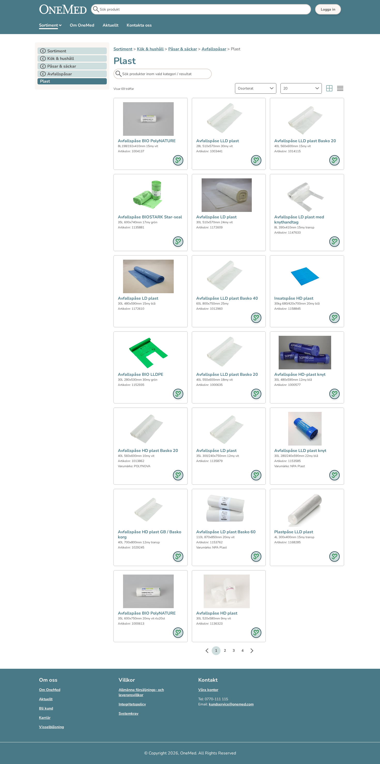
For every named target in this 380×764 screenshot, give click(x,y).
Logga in (328, 9)
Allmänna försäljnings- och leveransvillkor (141, 692)
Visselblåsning (51, 727)
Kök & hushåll (150, 49)
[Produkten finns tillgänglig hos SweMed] (178, 160)
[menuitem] (50, 26)
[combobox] (255, 88)
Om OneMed (49, 689)
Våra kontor (208, 689)
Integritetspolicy (132, 704)
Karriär (44, 717)
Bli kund (46, 708)
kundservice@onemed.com (231, 704)
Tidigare (209, 651)
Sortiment (122, 49)
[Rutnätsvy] (329, 88)
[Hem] (63, 9)
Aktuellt (45, 699)
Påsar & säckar (182, 49)
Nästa (249, 651)
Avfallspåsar (214, 49)
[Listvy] (340, 88)
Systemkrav (128, 713)
